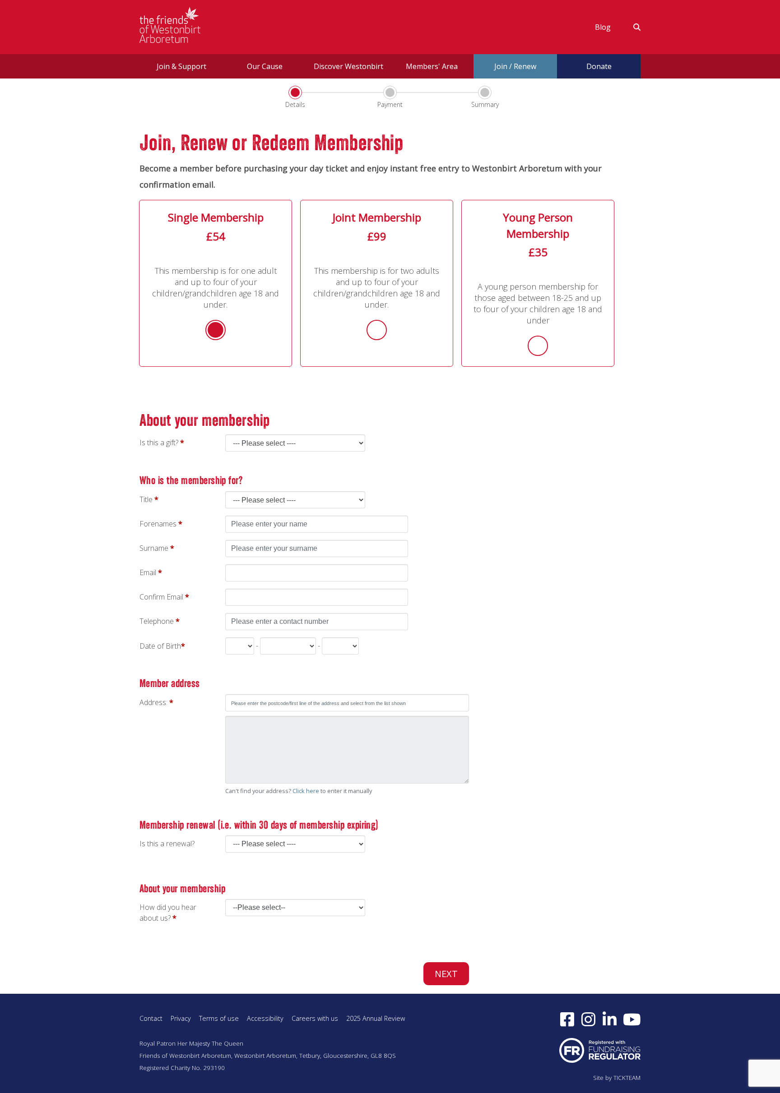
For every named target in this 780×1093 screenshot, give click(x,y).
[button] (631, 27)
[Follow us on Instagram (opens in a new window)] (588, 1019)
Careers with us (315, 1018)
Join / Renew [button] (515, 66)
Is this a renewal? (167, 844)
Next (446, 974)
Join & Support (181, 66)
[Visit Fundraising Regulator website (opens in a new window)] (600, 1050)
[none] (347, 750)
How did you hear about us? (167, 912)
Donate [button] (599, 66)
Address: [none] (154, 702)
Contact (150, 1018)
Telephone (156, 621)
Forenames (157, 524)
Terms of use (219, 1018)
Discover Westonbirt (348, 66)
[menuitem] (603, 27)
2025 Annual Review (375, 1018)
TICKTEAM (627, 1078)
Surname (153, 548)
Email (147, 572)
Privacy (181, 1018)
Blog (603, 27)
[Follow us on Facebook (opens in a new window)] (567, 1019)
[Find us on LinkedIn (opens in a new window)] (610, 1019)
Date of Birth (160, 646)
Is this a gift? (158, 442)
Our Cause (265, 66)
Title (146, 499)
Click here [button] (305, 791)
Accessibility (265, 1018)
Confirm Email (161, 597)
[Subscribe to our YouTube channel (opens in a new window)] (632, 1019)
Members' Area (432, 66)
